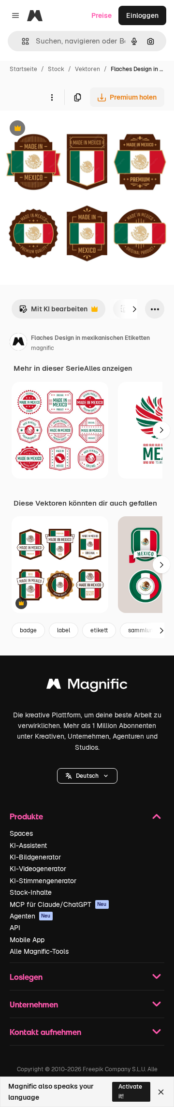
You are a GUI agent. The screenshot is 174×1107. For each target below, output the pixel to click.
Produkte (26, 816)
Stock (56, 69)
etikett (99, 630)
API (15, 927)
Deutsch (87, 776)
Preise (101, 15)
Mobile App (27, 939)
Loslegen (26, 977)
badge (28, 630)
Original (61, 129)
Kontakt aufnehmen (45, 1032)
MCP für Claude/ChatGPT (58, 904)
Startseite (23, 69)
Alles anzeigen (108, 368)
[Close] (161, 1092)
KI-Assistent (28, 845)
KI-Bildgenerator (35, 857)
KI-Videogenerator (38, 868)
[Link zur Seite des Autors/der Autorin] (18, 343)
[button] (87, 776)
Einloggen (142, 15)
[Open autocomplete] (21, 41)
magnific (42, 348)
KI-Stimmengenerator (43, 880)
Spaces (21, 833)
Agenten (30, 916)
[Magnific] (87, 686)
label (63, 630)
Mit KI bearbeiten (53, 312)
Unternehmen (34, 1004)
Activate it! (130, 1091)
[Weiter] (134, 309)
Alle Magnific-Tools (39, 951)
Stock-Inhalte (31, 892)
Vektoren (87, 69)
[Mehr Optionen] (51, 97)
